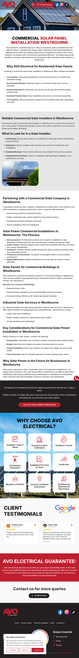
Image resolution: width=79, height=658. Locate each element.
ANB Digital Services (65, 653)
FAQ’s (52, 623)
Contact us (60, 623)
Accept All (37, 650)
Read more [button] (46, 541)
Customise (12, 650)
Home (17, 623)
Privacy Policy (26, 623)
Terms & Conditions (41, 623)
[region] (25, 644)
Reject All (25, 650)
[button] (33, 4)
